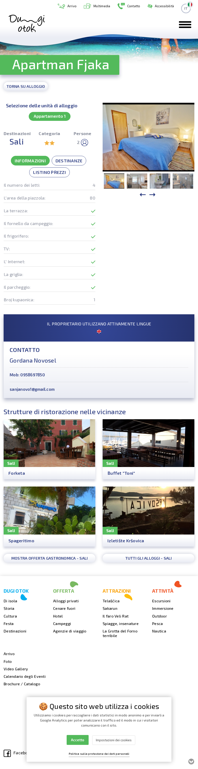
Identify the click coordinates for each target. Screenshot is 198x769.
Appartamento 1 (50, 116)
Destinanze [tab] (69, 160)
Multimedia (101, 6)
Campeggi (62, 623)
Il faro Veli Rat (115, 616)
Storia (9, 608)
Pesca (157, 623)
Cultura (10, 616)
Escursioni (161, 600)
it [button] (186, 8)
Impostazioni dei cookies (114, 740)
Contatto (133, 6)
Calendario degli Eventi (25, 676)
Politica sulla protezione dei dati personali (99, 753)
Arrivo (72, 6)
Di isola (10, 600)
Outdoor (159, 616)
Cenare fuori (64, 608)
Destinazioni (15, 631)
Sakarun (110, 608)
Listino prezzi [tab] (49, 172)
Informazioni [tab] (30, 160)
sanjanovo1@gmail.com (32, 389)
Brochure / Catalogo (22, 683)
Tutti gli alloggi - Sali (148, 558)
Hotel (58, 616)
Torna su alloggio (26, 86)
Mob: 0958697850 (27, 374)
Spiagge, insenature (121, 623)
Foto (8, 661)
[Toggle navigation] (185, 24)
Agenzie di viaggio (69, 631)
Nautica (159, 631)
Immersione (163, 608)
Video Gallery (16, 668)
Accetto (77, 740)
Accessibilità (164, 6)
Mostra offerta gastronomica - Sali (49, 558)
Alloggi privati (66, 600)
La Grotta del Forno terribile (120, 633)
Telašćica (111, 600)
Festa (9, 623)
